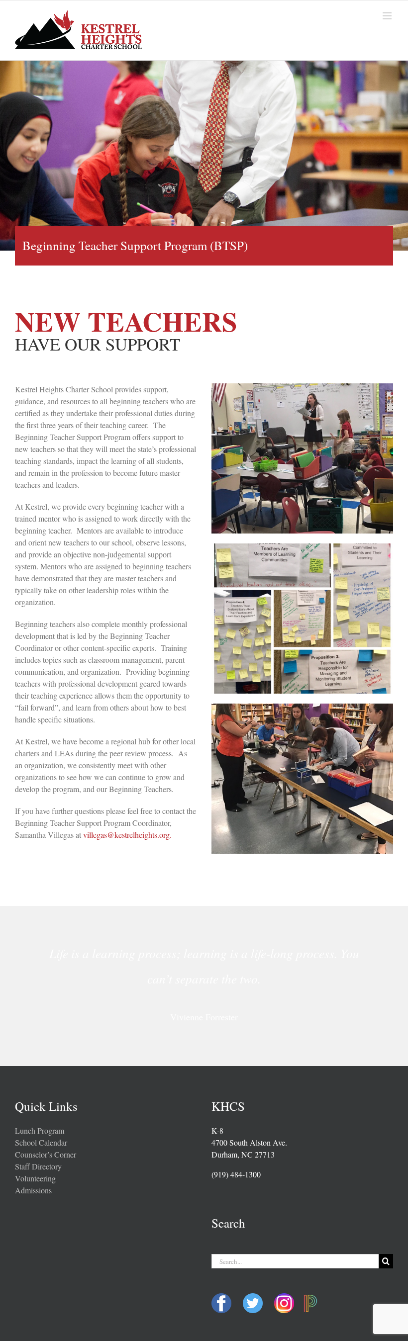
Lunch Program (39, 1130)
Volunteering (35, 1178)
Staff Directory (38, 1166)
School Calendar (41, 1142)
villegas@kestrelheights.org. (127, 834)
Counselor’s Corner (45, 1154)
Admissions (33, 1190)
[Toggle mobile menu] (388, 15)
